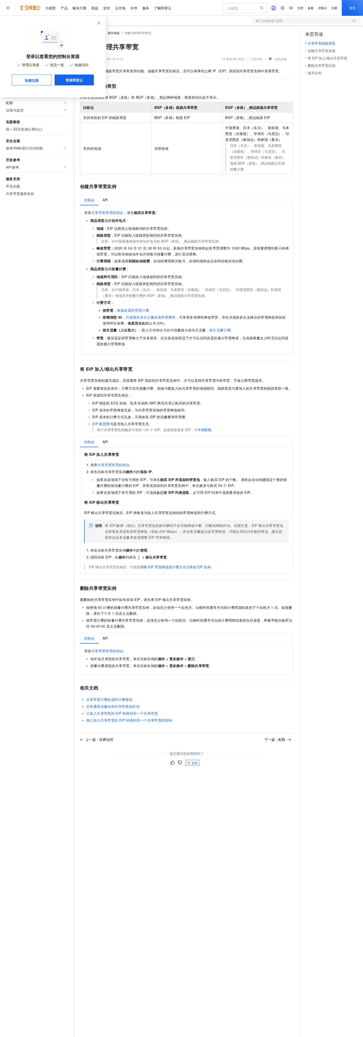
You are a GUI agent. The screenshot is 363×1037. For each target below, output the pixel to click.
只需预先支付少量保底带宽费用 (151, 317)
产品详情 (256, 59)
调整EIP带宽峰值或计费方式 (163, 566)
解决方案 (79, 7)
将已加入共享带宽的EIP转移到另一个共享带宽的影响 (129, 720)
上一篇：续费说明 (99, 739)
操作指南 (114, 33)
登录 (352, 8)
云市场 (120, 7)
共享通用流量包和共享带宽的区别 (113, 706)
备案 (311, 8)
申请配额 (204, 429)
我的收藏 (281, 59)
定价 (106, 7)
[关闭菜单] (8, 8)
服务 (145, 7)
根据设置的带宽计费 (133, 310)
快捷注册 (32, 80)
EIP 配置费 (101, 423)
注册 (334, 8)
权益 (94, 7)
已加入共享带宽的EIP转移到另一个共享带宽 (122, 713)
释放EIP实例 (200, 566)
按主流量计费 (220, 329)
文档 (300, 8)
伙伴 (133, 7)
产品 (64, 7)
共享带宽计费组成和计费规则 (109, 699)
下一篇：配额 (274, 739)
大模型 (50, 7)
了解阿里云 (162, 7)
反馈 (195, 763)
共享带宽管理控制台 (107, 212)
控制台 (322, 8)
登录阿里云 (74, 79)
